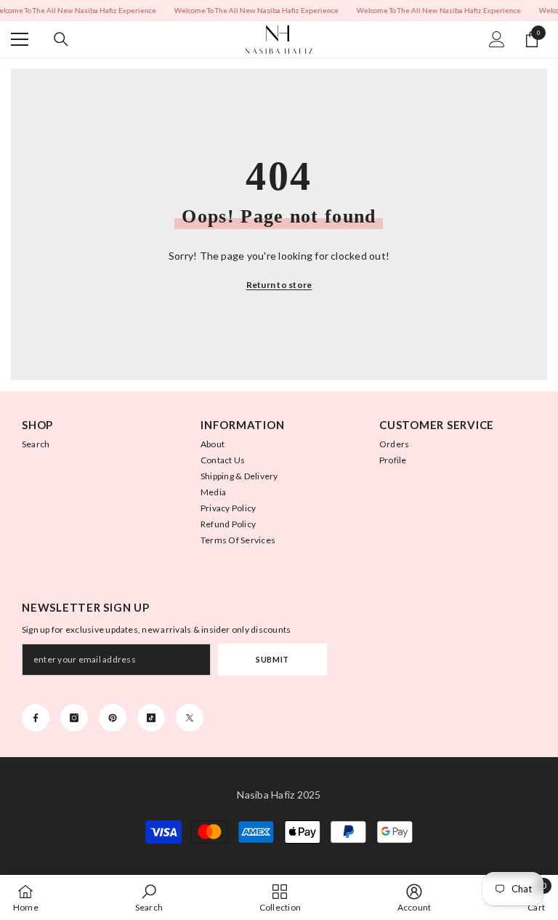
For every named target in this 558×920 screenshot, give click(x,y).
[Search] (61, 39)
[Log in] (497, 39)
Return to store (279, 284)
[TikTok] (151, 718)
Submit (272, 659)
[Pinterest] (112, 718)
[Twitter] (189, 718)
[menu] (19, 39)
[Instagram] (74, 718)
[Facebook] (35, 718)
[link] (149, 897)
